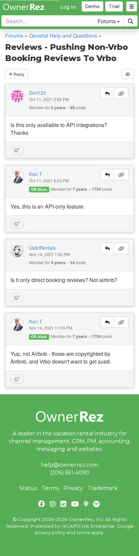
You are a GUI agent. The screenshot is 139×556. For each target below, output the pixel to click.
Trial (114, 6)
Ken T (35, 174)
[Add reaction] (17, 150)
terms (83, 532)
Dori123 (37, 92)
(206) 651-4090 (69, 472)
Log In (68, 7)
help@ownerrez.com (69, 465)
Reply (18, 74)
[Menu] (131, 6)
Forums (14, 35)
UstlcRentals (42, 247)
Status (28, 488)
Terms (50, 488)
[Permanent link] (121, 93)
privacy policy (50, 532)
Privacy (73, 488)
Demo (92, 6)
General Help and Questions (63, 35)
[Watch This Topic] (128, 74)
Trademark (103, 488)
